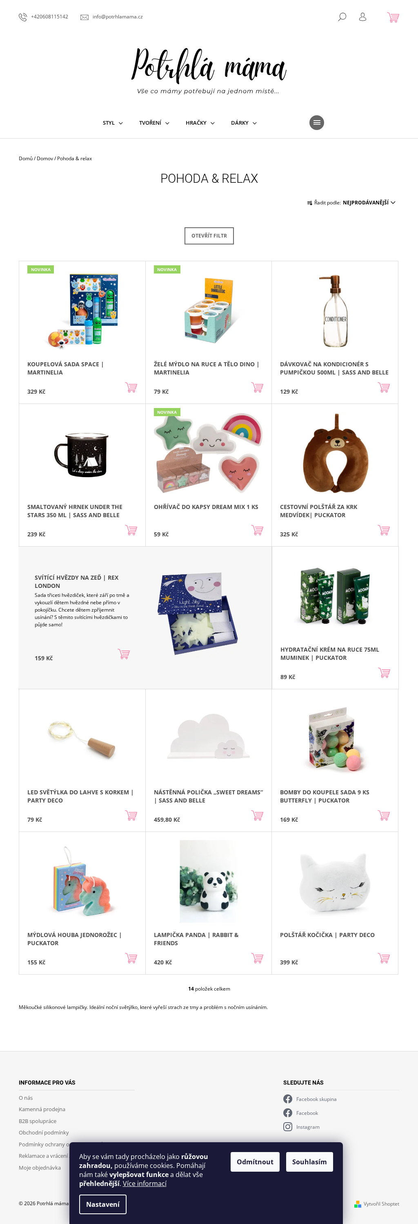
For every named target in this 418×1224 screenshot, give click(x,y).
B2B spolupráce (37, 1121)
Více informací (145, 1183)
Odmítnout (255, 1161)
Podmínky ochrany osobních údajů (61, 1144)
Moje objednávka (40, 1167)
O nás (26, 1097)
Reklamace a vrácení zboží (50, 1155)
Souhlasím (309, 1161)
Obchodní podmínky (44, 1132)
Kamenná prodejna (42, 1109)
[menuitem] (113, 122)
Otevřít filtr (209, 235)
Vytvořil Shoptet (381, 1203)
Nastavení (103, 1204)
